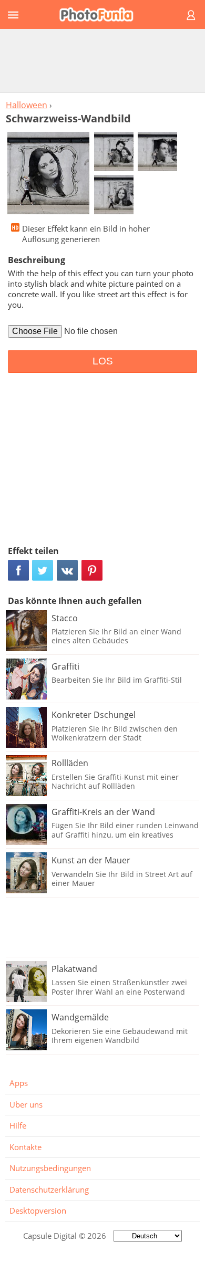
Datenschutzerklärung (49, 1189)
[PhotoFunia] (101, 14)
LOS (103, 361)
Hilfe (17, 1125)
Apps (18, 1083)
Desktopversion (37, 1210)
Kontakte (25, 1147)
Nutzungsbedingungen (50, 1168)
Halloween (26, 105)
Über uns (26, 1104)
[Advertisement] (102, 60)
